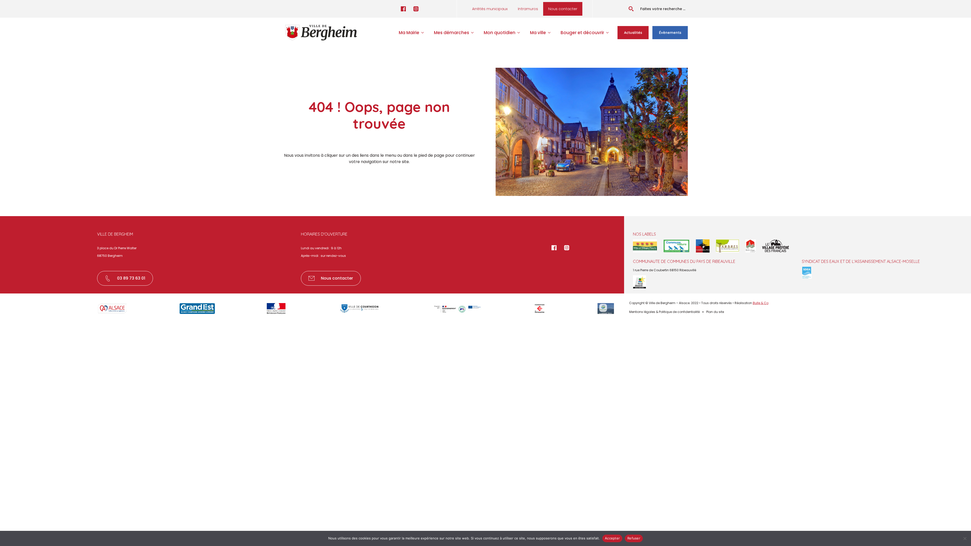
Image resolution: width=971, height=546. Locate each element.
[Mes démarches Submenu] (474, 33)
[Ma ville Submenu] (551, 33)
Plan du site (715, 312)
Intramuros (528, 8)
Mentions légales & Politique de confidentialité (664, 312)
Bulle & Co (760, 303)
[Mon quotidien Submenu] (520, 33)
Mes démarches (451, 33)
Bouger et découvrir (582, 33)
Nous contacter (562, 8)
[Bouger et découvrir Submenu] (609, 33)
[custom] (403, 9)
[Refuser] (964, 538)
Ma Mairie (409, 33)
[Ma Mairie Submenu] (424, 33)
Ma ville (538, 33)
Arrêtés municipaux (490, 8)
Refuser (633, 538)
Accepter (612, 538)
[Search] (631, 8)
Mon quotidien (499, 33)
